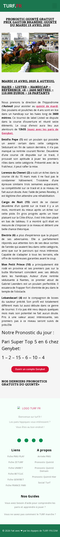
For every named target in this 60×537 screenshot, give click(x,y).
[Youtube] (41, 440)
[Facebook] (19, 440)
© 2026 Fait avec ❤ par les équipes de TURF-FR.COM (30, 530)
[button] (54, 6)
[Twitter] (34, 440)
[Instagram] (26, 440)
